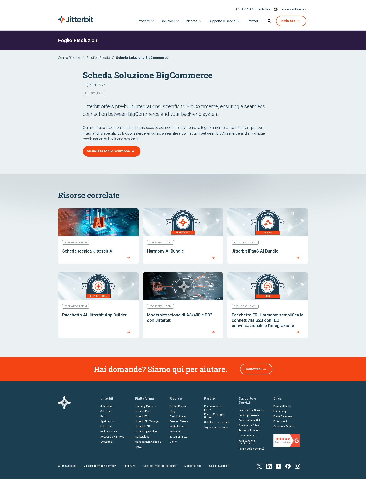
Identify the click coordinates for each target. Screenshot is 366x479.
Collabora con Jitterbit (217, 422)
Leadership (279, 411)
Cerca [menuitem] (269, 21)
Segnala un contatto (216, 427)
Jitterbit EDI (141, 416)
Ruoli (103, 416)
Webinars (175, 431)
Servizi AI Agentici (249, 420)
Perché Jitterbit (282, 406)
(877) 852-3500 (244, 9)
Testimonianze (178, 436)
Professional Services (251, 410)
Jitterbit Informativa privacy (100, 465)
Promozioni (280, 421)
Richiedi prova (108, 431)
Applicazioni (107, 421)
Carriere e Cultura (283, 426)
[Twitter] (259, 466)
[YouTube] (278, 466)
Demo (173, 441)
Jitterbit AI (106, 406)
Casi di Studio (178, 416)
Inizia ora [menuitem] (288, 21)
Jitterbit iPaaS (143, 411)
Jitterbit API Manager (147, 421)
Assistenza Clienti (249, 425)
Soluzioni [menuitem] (168, 21)
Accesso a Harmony (294, 9)
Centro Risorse (69, 58)
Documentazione (249, 435)
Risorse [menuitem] (191, 21)
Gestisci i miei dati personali (160, 465)
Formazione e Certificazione (247, 442)
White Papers (177, 426)
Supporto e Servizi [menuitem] (222, 21)
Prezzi (138, 446)
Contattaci (264, 9)
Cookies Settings (219, 465)
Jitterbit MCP (142, 426)
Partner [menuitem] (252, 21)
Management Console (148, 441)
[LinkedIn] (269, 466)
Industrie (105, 426)
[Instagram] (297, 466)
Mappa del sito (192, 465)
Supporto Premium (249, 430)
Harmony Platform (145, 406)
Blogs (173, 411)
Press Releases (282, 416)
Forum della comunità (251, 448)
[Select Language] (276, 9)
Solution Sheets (98, 58)
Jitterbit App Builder (146, 431)
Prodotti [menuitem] (143, 21)
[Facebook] (288, 466)
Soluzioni (105, 411)
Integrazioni (93, 93)
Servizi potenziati (249, 415)
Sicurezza (130, 465)
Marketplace (142, 436)
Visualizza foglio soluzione (108, 151)
